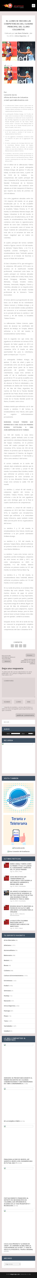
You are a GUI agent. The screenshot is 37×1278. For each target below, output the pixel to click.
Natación (7, 1001)
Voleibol (7, 1031)
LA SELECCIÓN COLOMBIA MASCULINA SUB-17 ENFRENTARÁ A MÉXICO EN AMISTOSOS (19, 923)
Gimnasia (7, 991)
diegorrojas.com (15, 1274)
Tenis (20, 871)
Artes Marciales (9, 940)
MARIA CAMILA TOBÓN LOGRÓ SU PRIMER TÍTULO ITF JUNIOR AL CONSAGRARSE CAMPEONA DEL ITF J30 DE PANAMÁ (20, 866)
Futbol (21, 928)
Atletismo (7, 945)
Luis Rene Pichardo (21, 33)
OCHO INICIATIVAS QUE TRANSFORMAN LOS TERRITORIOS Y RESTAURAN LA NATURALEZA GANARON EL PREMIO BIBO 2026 (21, 880)
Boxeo (6, 965)
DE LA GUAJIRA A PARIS (12, 1121)
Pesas (6, 1016)
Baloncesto (8, 955)
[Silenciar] (27, 734)
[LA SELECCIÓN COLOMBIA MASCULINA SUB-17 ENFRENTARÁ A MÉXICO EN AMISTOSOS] (6, 922)
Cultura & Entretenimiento (17, 914)
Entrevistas (8, 981)
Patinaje (7, 1011)
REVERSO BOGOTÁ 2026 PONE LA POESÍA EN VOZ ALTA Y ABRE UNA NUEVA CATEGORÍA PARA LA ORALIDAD (21, 909)
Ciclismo (7, 970)
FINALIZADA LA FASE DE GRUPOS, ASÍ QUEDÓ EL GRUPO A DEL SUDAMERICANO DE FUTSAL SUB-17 (18, 1161)
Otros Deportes (20, 36)
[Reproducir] (4, 734)
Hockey (6, 996)
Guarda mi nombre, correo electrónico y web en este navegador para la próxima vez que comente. (17, 708)
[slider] (15, 733)
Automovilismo (9, 950)
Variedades (22, 886)
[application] (18, 733)
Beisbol (6, 960)
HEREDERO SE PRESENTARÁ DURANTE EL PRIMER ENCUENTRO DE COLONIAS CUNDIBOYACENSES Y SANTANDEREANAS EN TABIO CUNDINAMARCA (18, 1081)
